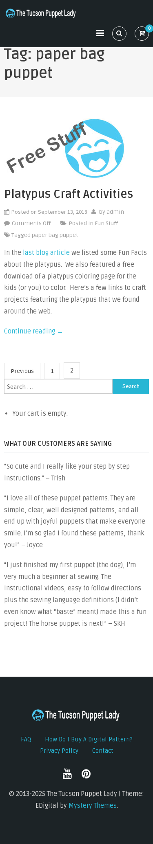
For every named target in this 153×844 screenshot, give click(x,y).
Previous (22, 371)
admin (115, 211)
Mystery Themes (93, 806)
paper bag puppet (55, 235)
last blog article (46, 253)
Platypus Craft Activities (68, 194)
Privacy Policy (59, 750)
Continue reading (33, 331)
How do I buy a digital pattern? (89, 739)
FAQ (26, 739)
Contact (102, 750)
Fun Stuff (106, 223)
